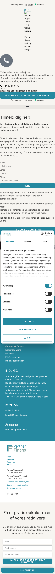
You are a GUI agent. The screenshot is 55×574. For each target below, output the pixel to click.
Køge (9, 457)
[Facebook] (8, 494)
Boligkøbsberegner (14, 360)
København (11, 462)
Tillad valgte (27, 329)
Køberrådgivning (13, 350)
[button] (27, 107)
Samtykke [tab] (10, 241)
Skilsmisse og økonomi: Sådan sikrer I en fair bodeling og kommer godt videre (27, 391)
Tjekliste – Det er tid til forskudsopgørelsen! (26, 396)
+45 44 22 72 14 (12, 410)
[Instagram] (12, 494)
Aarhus (9, 464)
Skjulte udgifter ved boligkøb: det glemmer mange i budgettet (26, 377)
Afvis (27, 338)
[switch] (48, 294)
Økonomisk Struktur (15, 346)
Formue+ (9, 353)
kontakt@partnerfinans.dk (17, 415)
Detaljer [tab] (27, 241)
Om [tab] (45, 241)
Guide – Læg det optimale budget (21, 386)
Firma (2, 177)
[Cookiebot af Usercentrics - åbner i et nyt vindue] (41, 234)
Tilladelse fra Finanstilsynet (18, 482)
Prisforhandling (12, 357)
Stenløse (10, 459)
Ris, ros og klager (14, 488)
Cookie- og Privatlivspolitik (17, 485)
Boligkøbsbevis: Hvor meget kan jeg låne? (25, 383)
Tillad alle (27, 321)
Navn (2, 163)
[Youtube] (17, 494)
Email (2, 170)
